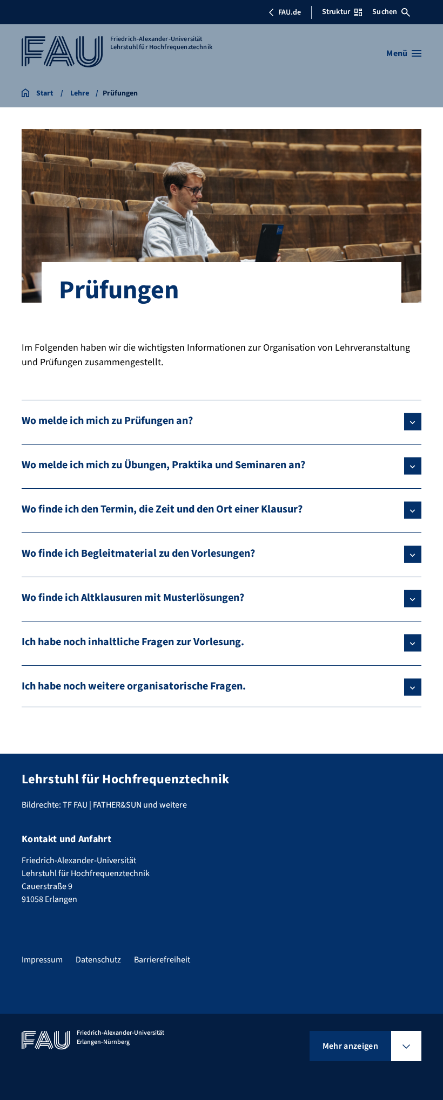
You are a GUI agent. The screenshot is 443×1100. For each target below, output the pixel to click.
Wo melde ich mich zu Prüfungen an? (107, 420)
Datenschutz (98, 960)
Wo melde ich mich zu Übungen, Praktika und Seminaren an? (163, 465)
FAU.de (289, 12)
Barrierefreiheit (162, 960)
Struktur (336, 11)
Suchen (384, 11)
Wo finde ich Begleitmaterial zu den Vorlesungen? (138, 553)
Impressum (42, 960)
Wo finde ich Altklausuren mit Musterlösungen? (133, 597)
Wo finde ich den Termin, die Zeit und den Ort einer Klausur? (162, 509)
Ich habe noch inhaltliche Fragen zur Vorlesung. (133, 642)
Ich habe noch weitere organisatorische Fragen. (134, 686)
